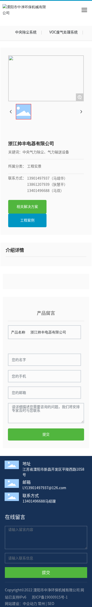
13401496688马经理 (39, 501)
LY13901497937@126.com (44, 488)
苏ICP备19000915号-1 (50, 597)
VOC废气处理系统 (63, 32)
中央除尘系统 (26, 32)
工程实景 (34, 166)
